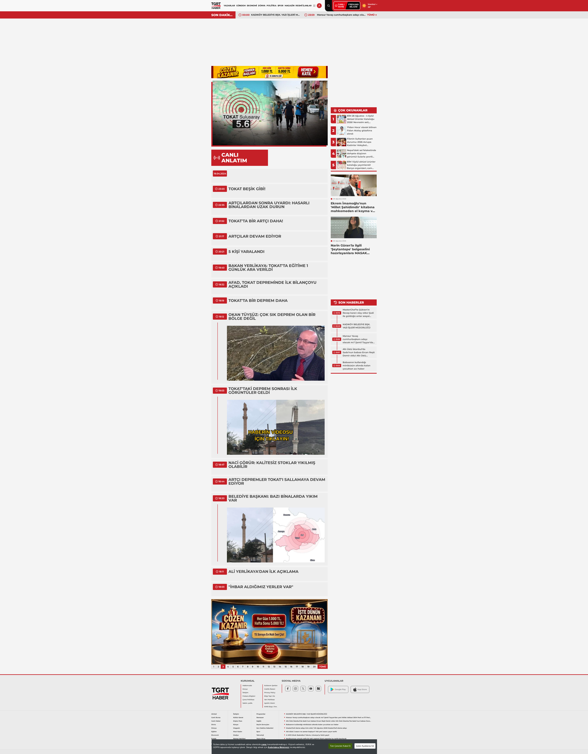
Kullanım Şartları (270, 686)
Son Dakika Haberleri (264, 728)
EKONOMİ (252, 5)
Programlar (260, 714)
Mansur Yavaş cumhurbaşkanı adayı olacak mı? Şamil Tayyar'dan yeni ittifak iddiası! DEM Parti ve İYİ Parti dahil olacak (275, 14)
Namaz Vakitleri (239, 739)
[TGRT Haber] (216, 5)
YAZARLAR (229, 5)
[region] (294, 746)
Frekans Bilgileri (249, 696)
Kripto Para (237, 721)
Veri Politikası (269, 700)
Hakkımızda (247, 686)
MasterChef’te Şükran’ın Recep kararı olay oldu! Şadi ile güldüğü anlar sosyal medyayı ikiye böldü (358, 313)
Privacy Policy (269, 693)
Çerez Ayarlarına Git (365, 746)
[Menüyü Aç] (314, 6)
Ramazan (260, 718)
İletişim (245, 693)
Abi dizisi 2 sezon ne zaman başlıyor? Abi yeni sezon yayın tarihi (311, 732)
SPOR (280, 5)
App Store (362, 689)
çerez (264, 744)
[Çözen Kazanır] (269, 72)
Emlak (213, 739)
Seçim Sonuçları (262, 725)
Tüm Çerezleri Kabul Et (340, 746)
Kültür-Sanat (238, 718)
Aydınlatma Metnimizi (278, 747)
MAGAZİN (289, 5)
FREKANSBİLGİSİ (353, 5)
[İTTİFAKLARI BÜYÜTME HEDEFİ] (269, 632)
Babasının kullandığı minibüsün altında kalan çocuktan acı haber (356, 365)
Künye (245, 689)
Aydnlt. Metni (269, 703)
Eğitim (214, 732)
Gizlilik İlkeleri (269, 689)
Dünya (214, 728)
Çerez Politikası (248, 700)
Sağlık (258, 721)
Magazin (236, 728)
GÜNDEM (241, 5)
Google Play (340, 689)
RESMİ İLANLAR (303, 5)
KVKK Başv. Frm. (270, 707)
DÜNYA (261, 5)
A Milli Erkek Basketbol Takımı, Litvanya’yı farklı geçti (307, 735)
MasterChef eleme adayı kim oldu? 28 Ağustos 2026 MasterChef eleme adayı (316, 728)
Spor (258, 732)
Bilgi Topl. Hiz (269, 696)
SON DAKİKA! (222, 15)
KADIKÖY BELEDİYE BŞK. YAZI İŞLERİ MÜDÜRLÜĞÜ (356, 326)
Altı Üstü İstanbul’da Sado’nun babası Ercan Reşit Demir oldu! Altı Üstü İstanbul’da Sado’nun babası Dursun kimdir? (341, 14)
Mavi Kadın (237, 732)
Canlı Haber (216, 721)
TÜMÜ (371, 14)
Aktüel (214, 714)
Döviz (213, 725)
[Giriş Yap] (319, 5)
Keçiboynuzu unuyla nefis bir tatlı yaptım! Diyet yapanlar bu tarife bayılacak (316, 739)
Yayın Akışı (260, 739)
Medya (236, 735)
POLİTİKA (271, 5)
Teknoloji (260, 735)
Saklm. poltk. (248, 703)
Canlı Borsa (215, 718)
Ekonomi (215, 735)
